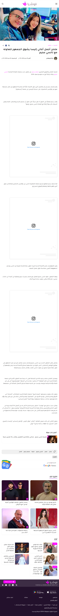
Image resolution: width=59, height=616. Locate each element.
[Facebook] (6, 45)
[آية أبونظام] (55, 58)
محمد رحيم (35, 72)
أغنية (33, 451)
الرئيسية (55, 45)
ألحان (20, 451)
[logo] (29, 4)
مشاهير (49, 45)
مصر (46, 451)
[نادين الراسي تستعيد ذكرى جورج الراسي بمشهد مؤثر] (50, 559)
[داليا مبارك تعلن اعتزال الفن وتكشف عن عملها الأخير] (22, 548)
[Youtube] (6, 585)
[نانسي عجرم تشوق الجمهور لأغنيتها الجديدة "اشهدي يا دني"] (43, 518)
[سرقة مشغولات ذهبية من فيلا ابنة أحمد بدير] (15, 518)
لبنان (50, 451)
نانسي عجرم (39, 451)
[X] (9, 45)
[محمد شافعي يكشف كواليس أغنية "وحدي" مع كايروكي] (15, 490)
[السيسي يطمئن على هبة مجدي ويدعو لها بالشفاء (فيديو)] (22, 559)
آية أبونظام (49, 58)
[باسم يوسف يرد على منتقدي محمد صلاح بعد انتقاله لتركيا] (43, 490)
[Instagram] (9, 585)
